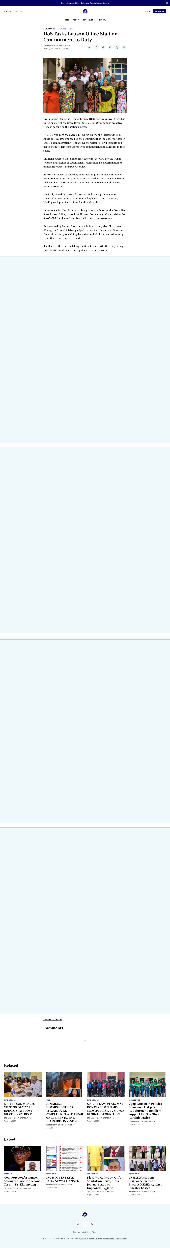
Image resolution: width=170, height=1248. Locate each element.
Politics (8, 1174)
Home (66, 20)
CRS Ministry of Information (56, 46)
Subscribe (159, 11)
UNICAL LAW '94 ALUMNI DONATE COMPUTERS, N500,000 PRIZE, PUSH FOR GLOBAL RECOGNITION (105, 1109)
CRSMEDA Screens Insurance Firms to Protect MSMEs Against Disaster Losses (145, 1183)
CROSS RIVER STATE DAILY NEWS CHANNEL (62, 1179)
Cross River (51, 1174)
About (76, 20)
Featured (62, 29)
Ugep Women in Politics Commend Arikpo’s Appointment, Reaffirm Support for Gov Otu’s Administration (145, 1111)
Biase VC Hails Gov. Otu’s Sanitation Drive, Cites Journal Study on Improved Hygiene (104, 1183)
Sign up (76, 1232)
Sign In (147, 11)
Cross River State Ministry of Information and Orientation (104, 1239)
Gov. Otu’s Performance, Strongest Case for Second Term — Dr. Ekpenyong (22, 1181)
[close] (167, 3)
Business (50, 1100)
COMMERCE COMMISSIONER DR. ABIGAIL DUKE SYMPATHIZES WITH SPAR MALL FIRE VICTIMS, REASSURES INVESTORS (64, 1112)
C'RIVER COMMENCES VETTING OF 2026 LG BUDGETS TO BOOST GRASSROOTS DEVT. (19, 1109)
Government (89, 20)
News (71, 29)
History (102, 20)
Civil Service (49, 29)
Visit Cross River (89, 1232)
